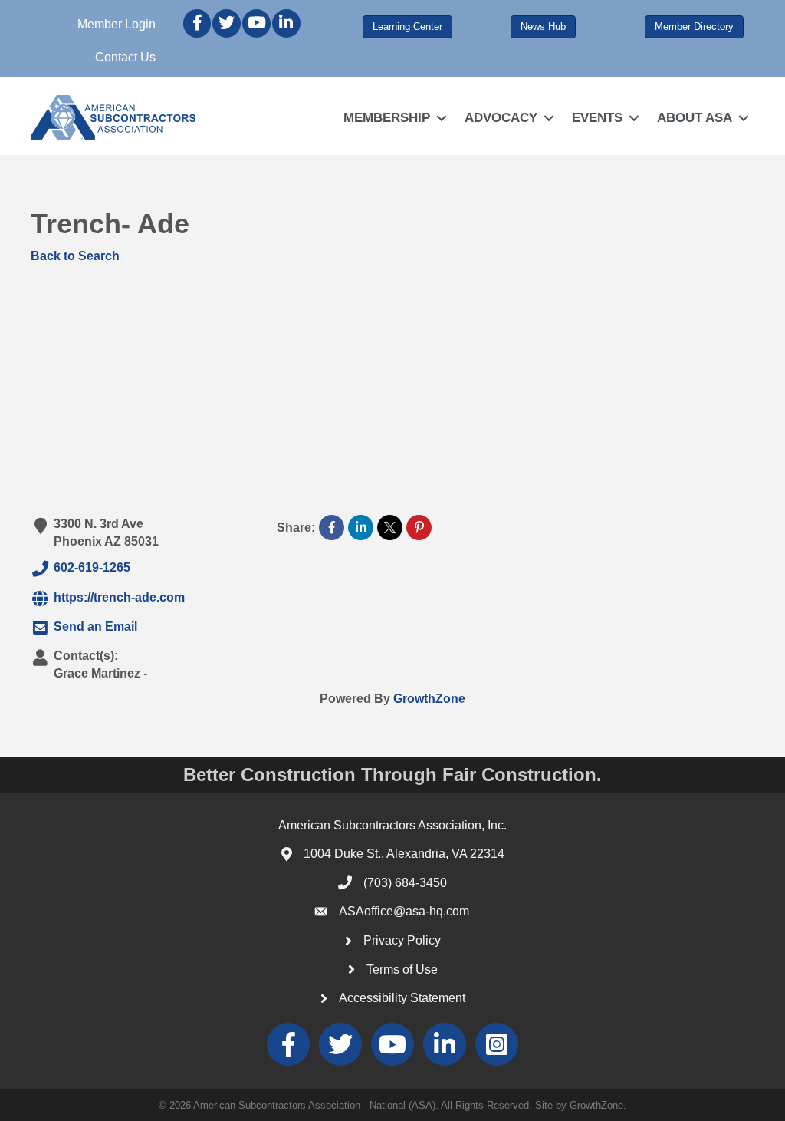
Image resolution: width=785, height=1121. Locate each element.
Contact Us (125, 57)
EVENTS (597, 117)
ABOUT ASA (694, 117)
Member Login (116, 24)
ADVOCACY (501, 117)
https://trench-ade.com (119, 597)
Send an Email (95, 627)
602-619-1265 (92, 568)
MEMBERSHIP (386, 117)
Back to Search (75, 255)
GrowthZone (429, 698)
